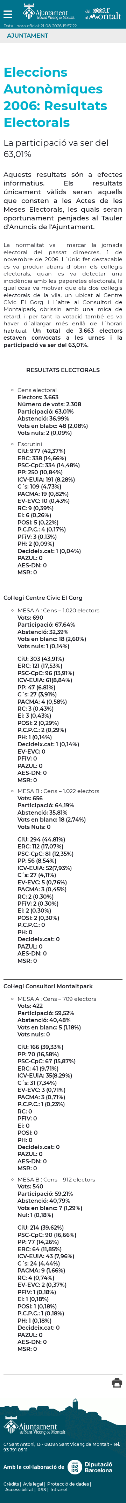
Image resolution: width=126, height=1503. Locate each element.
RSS (41, 1489)
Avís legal (33, 1484)
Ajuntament (27, 35)
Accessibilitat (19, 1489)
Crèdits (11, 1484)
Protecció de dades (68, 1484)
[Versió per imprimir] (117, 1386)
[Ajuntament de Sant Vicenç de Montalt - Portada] (72, 16)
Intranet (59, 1489)
